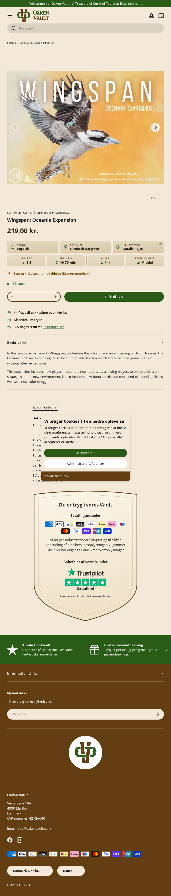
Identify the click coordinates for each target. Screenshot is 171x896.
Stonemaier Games (19, 213)
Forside (11, 42)
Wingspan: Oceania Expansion (37, 42)
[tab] (45, 407)
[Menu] (10, 16)
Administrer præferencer (85, 463)
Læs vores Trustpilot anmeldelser (85, 596)
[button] (161, 16)
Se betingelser (53, 327)
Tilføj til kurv (114, 297)
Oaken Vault (23, 885)
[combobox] (85, 28)
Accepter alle (85, 453)
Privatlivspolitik (56, 476)
